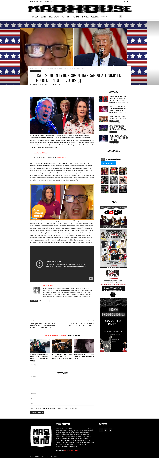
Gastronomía (34, 352)
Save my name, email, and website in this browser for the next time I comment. (55, 408)
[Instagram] (124, 1)
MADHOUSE (36, 84)
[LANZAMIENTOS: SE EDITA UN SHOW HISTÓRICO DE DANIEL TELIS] (84, 346)
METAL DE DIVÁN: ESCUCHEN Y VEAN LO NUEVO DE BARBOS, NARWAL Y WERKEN (62, 356)
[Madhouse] (79, 8)
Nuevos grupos (114, 120)
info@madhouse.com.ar (71, 450)
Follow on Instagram (108, 163)
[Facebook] (121, 1)
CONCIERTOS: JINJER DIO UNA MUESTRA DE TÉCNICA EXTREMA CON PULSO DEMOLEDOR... (118, 109)
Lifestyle (85, 16)
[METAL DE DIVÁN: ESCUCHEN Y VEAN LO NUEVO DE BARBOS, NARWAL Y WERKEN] (62, 346)
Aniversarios (113, 132)
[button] (104, 170)
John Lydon (46, 300)
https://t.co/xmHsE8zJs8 (41, 153)
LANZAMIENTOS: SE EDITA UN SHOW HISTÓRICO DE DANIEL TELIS (84, 356)
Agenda (43, 16)
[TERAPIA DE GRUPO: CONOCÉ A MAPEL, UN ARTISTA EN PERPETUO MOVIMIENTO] (103, 138)
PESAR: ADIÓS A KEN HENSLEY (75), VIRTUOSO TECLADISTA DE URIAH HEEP (81, 324)
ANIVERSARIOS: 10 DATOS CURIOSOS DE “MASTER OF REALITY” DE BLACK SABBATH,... (118, 128)
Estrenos (55, 352)
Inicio (31, 68)
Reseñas (76, 16)
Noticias (35, 16)
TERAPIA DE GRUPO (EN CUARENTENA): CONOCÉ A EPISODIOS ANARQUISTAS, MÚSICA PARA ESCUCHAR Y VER (43, 325)
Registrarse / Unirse (50, 1)
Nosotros (95, 16)
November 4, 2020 (62, 157)
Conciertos (113, 112)
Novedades (38, 71)
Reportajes (66, 16)
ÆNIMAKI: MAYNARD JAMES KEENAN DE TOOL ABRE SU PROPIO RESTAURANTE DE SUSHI (39, 357)
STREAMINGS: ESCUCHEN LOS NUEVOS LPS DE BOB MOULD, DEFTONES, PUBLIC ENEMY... (117, 98)
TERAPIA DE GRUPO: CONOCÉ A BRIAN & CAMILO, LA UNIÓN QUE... (118, 118)
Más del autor (74, 335)
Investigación (54, 16)
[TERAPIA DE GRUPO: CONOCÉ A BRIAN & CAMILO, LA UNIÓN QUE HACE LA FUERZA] (103, 119)
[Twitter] (127, 1)
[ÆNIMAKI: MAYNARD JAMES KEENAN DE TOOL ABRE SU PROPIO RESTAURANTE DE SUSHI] (40, 346)
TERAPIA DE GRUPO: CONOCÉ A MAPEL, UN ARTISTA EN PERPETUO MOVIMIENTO (118, 138)
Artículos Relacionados (55, 335)
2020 (40, 300)
